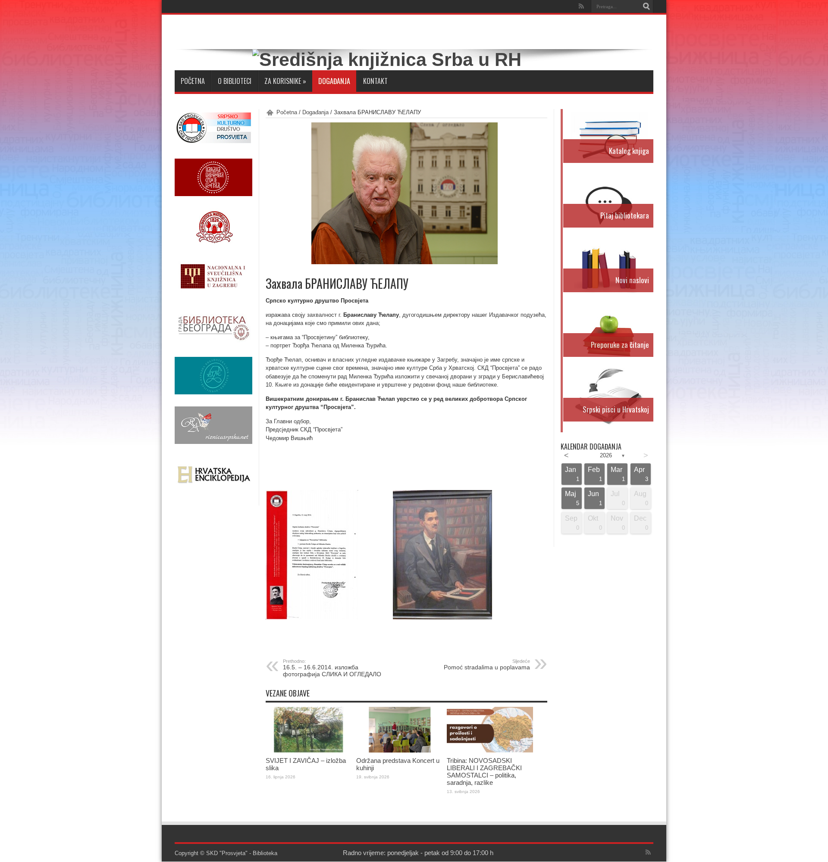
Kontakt (375, 81)
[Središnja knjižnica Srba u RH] (386, 59)
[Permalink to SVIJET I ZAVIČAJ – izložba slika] (309, 750)
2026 (606, 455)
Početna (193, 81)
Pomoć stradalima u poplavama (487, 665)
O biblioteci (234, 81)
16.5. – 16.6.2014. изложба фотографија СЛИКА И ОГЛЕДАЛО (332, 668)
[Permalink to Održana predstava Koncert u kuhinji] (399, 750)
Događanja (334, 81)
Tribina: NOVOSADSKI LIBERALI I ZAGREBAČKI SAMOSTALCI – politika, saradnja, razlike (484, 771)
